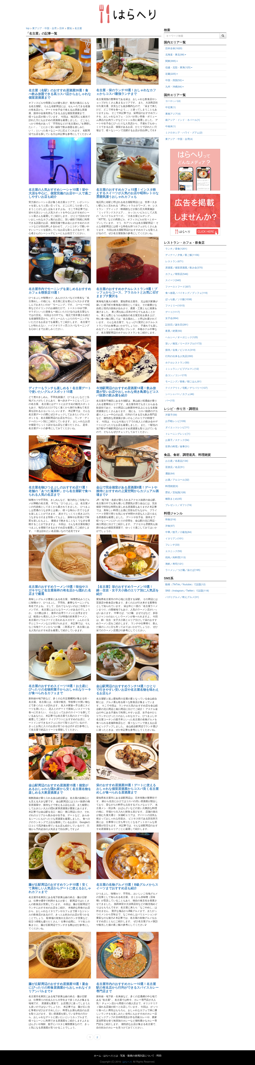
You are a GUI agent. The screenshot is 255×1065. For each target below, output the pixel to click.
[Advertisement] (195, 625)
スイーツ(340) (173, 280)
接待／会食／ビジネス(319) (180, 349)
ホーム (97, 1055)
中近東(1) (170, 107)
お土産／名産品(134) (176, 460)
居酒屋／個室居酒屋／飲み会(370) (184, 267)
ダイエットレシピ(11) (177, 427)
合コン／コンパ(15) (176, 375)
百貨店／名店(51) (174, 467)
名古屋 (78, 28)
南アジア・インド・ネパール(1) (182, 119)
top (27, 28)
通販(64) (170, 473)
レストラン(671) (174, 261)
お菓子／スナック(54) (177, 440)
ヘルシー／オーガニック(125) (181, 337)
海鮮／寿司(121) (174, 563)
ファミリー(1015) (175, 305)
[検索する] (222, 36)
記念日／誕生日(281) (176, 324)
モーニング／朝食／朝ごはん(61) (183, 381)
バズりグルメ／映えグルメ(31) (182, 597)
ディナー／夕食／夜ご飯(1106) (182, 255)
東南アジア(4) (173, 113)
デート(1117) (172, 312)
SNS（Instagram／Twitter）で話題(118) (187, 590)
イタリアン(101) (174, 538)
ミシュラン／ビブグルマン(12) (182, 368)
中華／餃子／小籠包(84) (178, 532)
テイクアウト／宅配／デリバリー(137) (186, 387)
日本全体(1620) (173, 48)
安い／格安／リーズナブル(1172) (183, 343)
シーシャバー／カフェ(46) (179, 394)
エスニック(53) (173, 551)
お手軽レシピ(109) (175, 421)
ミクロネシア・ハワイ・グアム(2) (183, 132)
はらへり (127, 1061)
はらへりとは (110, 1055)
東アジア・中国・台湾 (44, 28)
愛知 (69, 28)
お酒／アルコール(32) (177, 479)
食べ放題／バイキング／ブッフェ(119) (186, 292)
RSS (158, 1055)
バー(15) (170, 400)
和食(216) (170, 519)
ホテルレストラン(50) (177, 362)
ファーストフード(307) (178, 286)
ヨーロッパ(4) (173, 101)
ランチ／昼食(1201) (176, 248)
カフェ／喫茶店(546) (176, 274)
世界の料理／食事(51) (177, 446)
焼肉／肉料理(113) (175, 557)
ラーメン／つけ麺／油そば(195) (182, 570)
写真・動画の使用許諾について (137, 1055)
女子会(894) (171, 318)
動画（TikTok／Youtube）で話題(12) (185, 584)
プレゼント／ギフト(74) (178, 505)
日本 (61, 28)
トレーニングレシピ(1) (177, 433)
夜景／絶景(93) (173, 330)
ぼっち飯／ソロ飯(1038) (178, 299)
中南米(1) (170, 126)
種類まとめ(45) (173, 498)
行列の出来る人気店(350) (179, 356)
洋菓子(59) (171, 414)
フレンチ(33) (172, 544)
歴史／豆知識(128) (175, 492)
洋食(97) (170, 525)
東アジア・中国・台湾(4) (179, 139)
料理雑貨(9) (171, 486)
